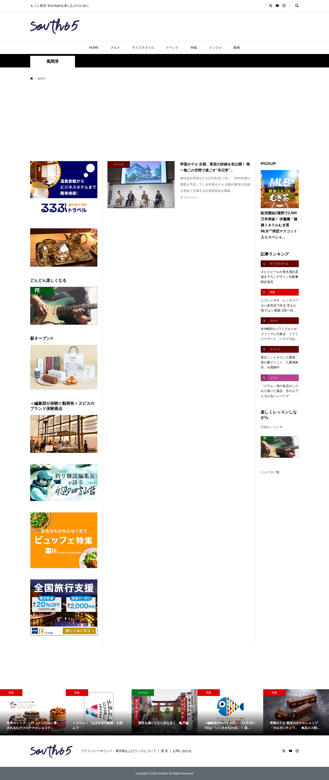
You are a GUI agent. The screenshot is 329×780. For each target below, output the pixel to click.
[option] (33, 712)
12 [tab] (90, 268)
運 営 (164, 751)
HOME (93, 47)
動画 (237, 47)
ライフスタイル (143, 47)
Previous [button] (35, 248)
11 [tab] (84, 268)
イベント (172, 47)
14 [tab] (61, 271)
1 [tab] (33, 268)
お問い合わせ (182, 751)
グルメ (115, 47)
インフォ (215, 47)
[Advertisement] (164, 121)
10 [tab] (79, 268)
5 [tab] (53, 268)
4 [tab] (48, 268)
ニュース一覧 (270, 472)
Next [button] (92, 248)
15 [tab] (67, 271)
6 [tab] (59, 268)
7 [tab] (64, 268)
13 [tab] (95, 268)
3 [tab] (43, 268)
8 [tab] (69, 268)
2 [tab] (38, 268)
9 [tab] (74, 268)
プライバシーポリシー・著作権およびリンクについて (118, 751)
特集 (194, 47)
